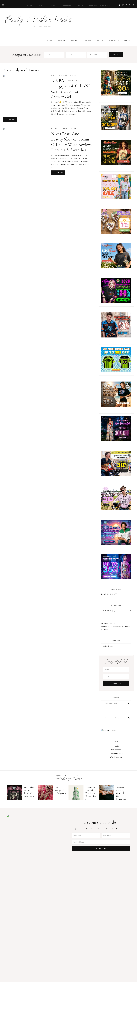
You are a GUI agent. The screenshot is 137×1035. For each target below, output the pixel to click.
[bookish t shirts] (116, 268)
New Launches (56, 75)
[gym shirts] (116, 406)
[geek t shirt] (116, 544)
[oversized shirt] (116, 95)
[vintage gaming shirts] (116, 337)
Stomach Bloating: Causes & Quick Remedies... (121, 793)
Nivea (65, 75)
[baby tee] (116, 371)
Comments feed (116, 753)
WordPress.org (116, 757)
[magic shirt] (116, 441)
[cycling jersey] (116, 475)
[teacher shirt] (116, 199)
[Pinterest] (126, 2)
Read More (10, 119)
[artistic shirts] (116, 579)
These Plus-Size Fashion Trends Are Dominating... (91, 793)
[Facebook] (120, 2)
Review (65, 129)
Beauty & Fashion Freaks (38, 20)
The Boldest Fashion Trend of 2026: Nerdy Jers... (29, 793)
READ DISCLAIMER (109, 594)
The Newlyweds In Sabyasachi (61, 790)
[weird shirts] (116, 302)
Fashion (54, 129)
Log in (116, 746)
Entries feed (116, 750)
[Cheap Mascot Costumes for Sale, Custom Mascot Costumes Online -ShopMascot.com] (109, 731)
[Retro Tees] (116, 164)
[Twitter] (123, 2)
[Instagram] (130, 2)
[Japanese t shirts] (116, 129)
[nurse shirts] (116, 233)
